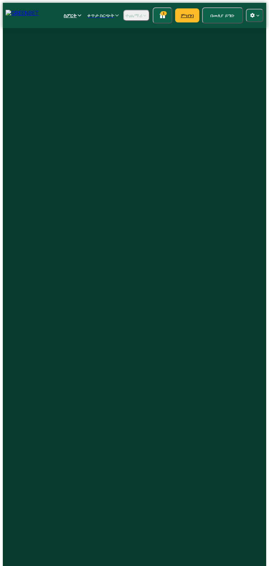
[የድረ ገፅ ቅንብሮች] (254, 15)
